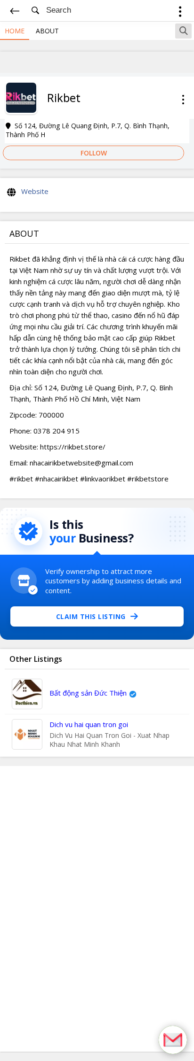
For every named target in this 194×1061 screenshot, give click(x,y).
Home (14, 30)
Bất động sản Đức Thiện (88, 692)
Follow (94, 152)
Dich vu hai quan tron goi (88, 724)
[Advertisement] (97, 909)
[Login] (180, 13)
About (47, 30)
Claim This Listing (91, 616)
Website (34, 191)
